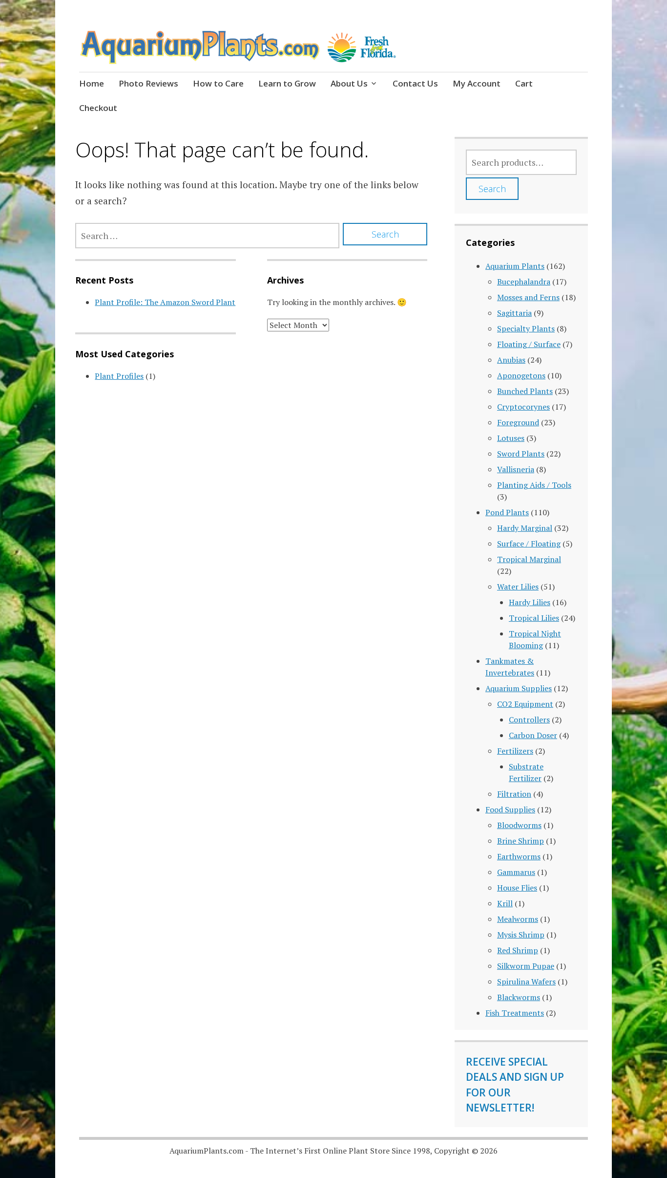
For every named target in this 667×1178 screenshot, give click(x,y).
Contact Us (415, 83)
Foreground (518, 422)
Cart (524, 83)
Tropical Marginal (529, 559)
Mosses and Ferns (528, 297)
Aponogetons (521, 375)
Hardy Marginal (524, 528)
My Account (476, 83)
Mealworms (517, 919)
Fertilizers (515, 750)
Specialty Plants (526, 328)
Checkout (98, 107)
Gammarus (516, 872)
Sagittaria (514, 312)
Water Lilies (518, 586)
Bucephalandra (523, 281)
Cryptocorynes (523, 406)
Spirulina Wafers (526, 981)
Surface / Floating (529, 543)
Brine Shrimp (520, 840)
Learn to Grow (287, 83)
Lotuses (510, 438)
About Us (349, 83)
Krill (505, 903)
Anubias (511, 359)
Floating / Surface (529, 344)
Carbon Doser (533, 735)
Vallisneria (515, 469)
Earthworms (519, 856)
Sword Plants (520, 453)
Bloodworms (519, 825)
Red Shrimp (517, 950)
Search (492, 189)
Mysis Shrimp (520, 934)
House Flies (517, 887)
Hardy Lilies (529, 602)
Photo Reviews (148, 83)
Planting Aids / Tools (534, 485)
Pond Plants (507, 512)
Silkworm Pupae (525, 965)
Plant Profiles (119, 376)
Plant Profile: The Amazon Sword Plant (165, 302)
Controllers (529, 719)
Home (91, 83)
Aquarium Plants (514, 266)
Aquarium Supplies (518, 688)
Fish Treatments (514, 1012)
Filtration (514, 793)
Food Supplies (510, 809)
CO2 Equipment (525, 703)
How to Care (218, 83)
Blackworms (518, 997)
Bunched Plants (525, 391)
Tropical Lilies (534, 617)
